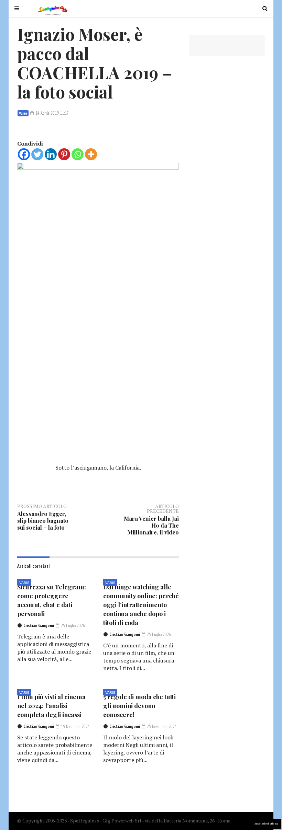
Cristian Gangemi (38, 626)
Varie (23, 113)
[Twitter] (37, 154)
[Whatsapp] (78, 154)
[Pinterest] (64, 154)
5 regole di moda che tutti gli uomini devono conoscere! (139, 706)
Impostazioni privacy (265, 823)
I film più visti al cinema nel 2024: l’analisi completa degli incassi (51, 706)
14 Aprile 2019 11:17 (51, 113)
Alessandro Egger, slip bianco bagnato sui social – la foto (42, 520)
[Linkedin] (51, 154)
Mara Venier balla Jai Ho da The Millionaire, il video (151, 525)
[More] (91, 154)
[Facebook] (24, 154)
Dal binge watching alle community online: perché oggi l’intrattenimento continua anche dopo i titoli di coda (141, 605)
